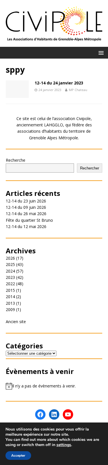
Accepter (18, 455)
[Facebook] (40, 414)
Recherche (15, 160)
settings (63, 444)
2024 (10, 271)
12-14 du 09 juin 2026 (26, 207)
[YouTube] (68, 414)
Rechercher (89, 168)
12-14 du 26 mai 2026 (26, 213)
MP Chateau (78, 90)
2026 (10, 258)
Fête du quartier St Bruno (29, 220)
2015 (10, 290)
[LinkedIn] (54, 414)
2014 (10, 296)
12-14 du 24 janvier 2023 (59, 83)
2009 (10, 309)
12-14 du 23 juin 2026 (26, 201)
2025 (10, 264)
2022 (10, 283)
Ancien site (16, 321)
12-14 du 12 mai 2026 (26, 226)
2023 (10, 277)
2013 (10, 303)
